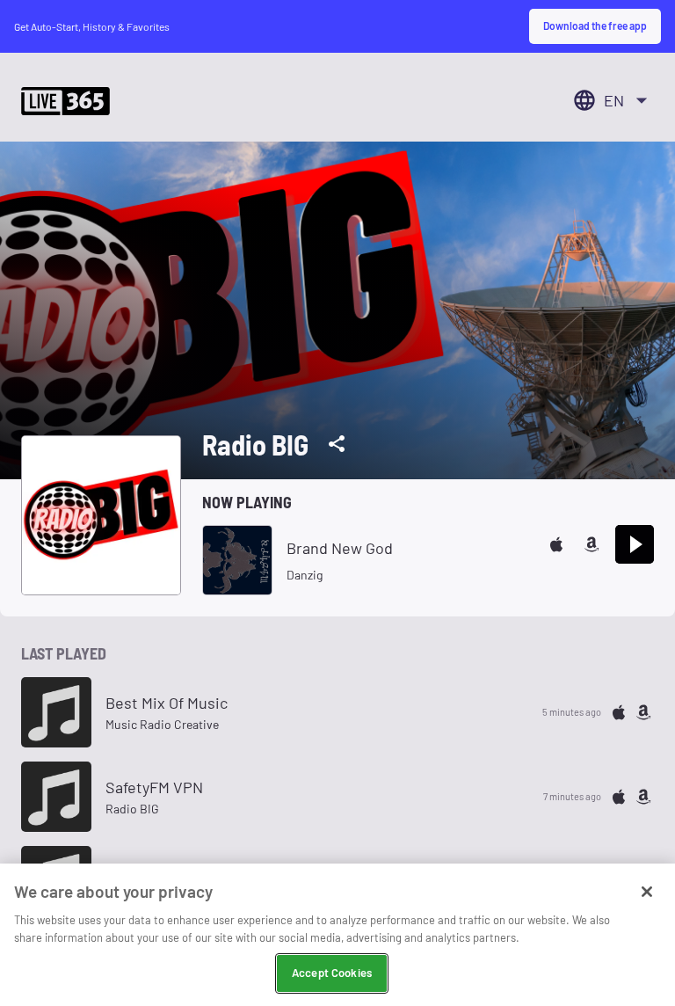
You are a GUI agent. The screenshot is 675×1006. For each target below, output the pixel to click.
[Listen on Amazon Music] (591, 544)
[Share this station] (336, 444)
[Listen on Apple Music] (556, 544)
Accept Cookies (332, 973)
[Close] (647, 891)
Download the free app (595, 25)
